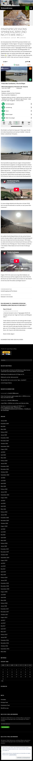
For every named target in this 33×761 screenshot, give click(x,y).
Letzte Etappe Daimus (6, 383)
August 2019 (4, 560)
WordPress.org (4, 708)
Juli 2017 (3, 620)
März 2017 (3, 631)
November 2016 (5, 643)
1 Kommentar (22, 37)
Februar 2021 (4, 512)
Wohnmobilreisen (6, 8)
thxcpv (14, 37)
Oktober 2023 (4, 443)
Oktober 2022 (4, 472)
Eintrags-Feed (4, 702)
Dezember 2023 (5, 437)
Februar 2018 (4, 603)
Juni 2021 (3, 503)
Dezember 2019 (5, 549)
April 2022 (3, 483)
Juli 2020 (3, 529)
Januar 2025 (4, 420)
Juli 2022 (3, 477)
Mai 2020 (3, 534)
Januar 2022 (4, 492)
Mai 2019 (3, 569)
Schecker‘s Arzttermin (7, 295)
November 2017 (5, 611)
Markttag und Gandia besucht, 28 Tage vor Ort (12, 374)
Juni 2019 (3, 566)
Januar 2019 (4, 580)
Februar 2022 (4, 489)
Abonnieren (5, 727)
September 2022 (5, 475)
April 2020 (3, 537)
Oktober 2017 (4, 614)
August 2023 (4, 449)
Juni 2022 (3, 480)
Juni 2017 (3, 623)
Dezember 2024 (5, 423)
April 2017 (3, 628)
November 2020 (5, 520)
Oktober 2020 (4, 523)
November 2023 (5, 440)
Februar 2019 (4, 577)
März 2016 (3, 651)
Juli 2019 (3, 563)
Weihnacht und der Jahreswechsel (9, 377)
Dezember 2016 (5, 640)
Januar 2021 (4, 514)
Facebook (4, 686)
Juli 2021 (3, 500)
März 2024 (3, 429)
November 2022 (5, 469)
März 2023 (3, 457)
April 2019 (3, 571)
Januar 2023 (4, 463)
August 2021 (4, 497)
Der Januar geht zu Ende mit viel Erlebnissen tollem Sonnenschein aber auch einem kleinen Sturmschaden (16, 370)
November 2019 (5, 551)
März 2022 (3, 486)
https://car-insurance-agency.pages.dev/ (11, 396)
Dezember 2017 (5, 609)
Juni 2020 (3, 532)
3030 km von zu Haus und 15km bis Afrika (18, 403)
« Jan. (2, 680)
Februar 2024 (4, 432)
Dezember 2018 (5, 583)
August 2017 (4, 617)
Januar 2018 (4, 606)
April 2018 (3, 597)
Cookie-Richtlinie (12, 754)
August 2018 (4, 591)
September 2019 (5, 557)
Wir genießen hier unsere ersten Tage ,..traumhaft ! (14, 380)
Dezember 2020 (5, 517)
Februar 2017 (4, 634)
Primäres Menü (31, 8)
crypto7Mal (3, 403)
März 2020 (3, 540)
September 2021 (5, 494)
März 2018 (3, 600)
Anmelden (3, 699)
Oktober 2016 (4, 646)
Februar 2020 (4, 543)
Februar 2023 (4, 460)
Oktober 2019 (4, 554)
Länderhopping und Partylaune (9, 290)
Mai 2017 (3, 626)
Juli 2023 (3, 452)
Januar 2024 (4, 435)
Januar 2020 (4, 546)
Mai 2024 (3, 426)
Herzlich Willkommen (13, 393)
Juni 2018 (3, 594)
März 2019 (3, 574)
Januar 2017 (4, 637)
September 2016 (5, 648)
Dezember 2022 (5, 466)
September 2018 (5, 589)
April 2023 (3, 455)
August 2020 (4, 526)
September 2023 (5, 446)
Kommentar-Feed (5, 705)
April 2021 (3, 506)
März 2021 (3, 509)
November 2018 (5, 586)
